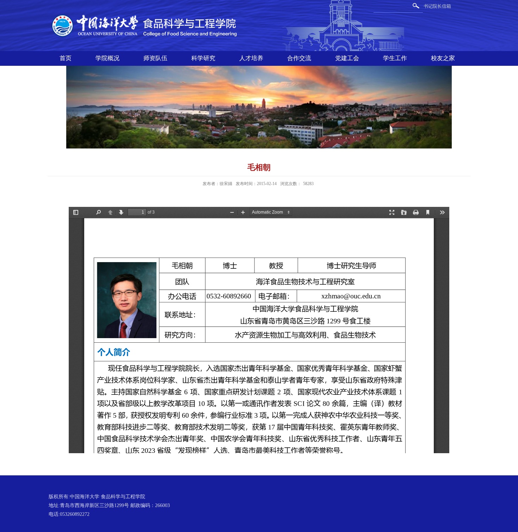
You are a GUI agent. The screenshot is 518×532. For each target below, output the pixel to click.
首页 (66, 58)
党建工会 (347, 58)
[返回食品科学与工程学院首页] (148, 14)
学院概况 (107, 58)
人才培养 (251, 58)
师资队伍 (155, 58)
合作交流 (299, 58)
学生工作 (395, 58)
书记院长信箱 (437, 6)
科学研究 (203, 58)
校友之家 (443, 58)
